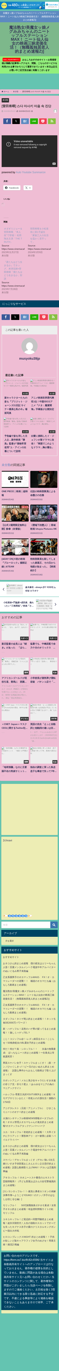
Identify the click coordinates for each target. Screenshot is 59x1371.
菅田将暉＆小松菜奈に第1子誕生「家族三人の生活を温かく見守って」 (39, 235)
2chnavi (7, 840)
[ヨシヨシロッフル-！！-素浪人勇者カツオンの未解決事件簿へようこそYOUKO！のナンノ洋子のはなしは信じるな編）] (29, 1195)
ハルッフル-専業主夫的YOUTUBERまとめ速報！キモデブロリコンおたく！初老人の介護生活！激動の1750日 (29, 1098)
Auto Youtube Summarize (31, 172)
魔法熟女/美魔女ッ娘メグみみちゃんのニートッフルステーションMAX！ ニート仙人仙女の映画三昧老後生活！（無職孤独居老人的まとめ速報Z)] (28, 995)
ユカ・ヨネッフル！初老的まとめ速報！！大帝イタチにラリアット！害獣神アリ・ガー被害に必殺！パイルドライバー (29, 1136)
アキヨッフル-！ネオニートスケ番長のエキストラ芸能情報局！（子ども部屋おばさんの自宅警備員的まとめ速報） (29, 1181)
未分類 (5, 100)
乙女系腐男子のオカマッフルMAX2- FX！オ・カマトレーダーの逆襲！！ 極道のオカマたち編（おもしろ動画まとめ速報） (29, 981)
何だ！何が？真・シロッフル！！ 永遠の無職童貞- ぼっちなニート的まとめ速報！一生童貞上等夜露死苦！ (29, 1053)
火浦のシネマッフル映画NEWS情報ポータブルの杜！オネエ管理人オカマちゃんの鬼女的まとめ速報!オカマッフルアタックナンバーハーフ (28, 1122)
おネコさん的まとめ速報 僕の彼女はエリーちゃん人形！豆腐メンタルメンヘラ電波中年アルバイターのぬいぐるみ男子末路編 (29, 967)
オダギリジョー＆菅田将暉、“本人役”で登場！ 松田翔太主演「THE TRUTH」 (13, 235)
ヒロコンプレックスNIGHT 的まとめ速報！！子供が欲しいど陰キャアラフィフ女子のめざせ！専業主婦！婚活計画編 (29, 1241)
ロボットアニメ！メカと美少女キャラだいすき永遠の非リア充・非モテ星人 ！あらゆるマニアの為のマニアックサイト (29, 1084)
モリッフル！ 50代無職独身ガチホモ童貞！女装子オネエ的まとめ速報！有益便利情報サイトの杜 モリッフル (29, 1209)
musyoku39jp (29, 358)
